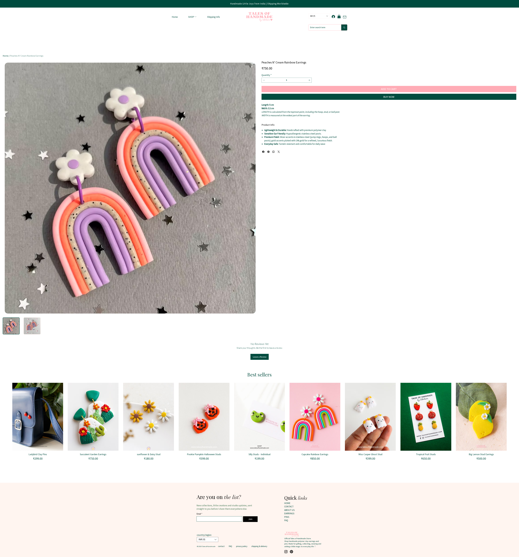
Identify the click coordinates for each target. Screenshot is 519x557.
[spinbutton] (286, 80)
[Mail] (344, 17)
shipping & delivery (259, 546)
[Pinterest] (291, 552)
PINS (286, 516)
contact (221, 546)
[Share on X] (278, 151)
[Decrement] (263, 80)
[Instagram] (286, 552)
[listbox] (319, 16)
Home (5, 55)
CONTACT (289, 506)
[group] (259, 422)
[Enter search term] (344, 27)
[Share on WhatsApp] (273, 151)
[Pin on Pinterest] (268, 151)
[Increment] (309, 80)
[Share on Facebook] (263, 151)
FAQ (230, 546)
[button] (192, 17)
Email (199, 513)
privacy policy (241, 546)
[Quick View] (37, 417)
